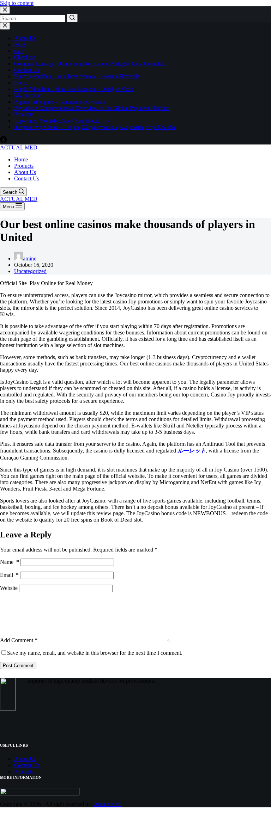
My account (27, 95)
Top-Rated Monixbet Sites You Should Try (61, 121)
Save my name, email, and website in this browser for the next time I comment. (94, 653)
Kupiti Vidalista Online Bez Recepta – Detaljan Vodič (74, 89)
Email (9, 575)
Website (9, 588)
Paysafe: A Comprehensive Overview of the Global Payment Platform (92, 108)
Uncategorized (30, 271)
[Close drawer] (5, 26)
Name (9, 562)
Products (24, 114)
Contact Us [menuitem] (26, 178)
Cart (19, 51)
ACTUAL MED (18, 147)
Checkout (25, 57)
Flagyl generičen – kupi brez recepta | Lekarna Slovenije (76, 76)
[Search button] (72, 18)
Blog (19, 45)
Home (21, 83)
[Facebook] (3, 141)
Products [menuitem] (24, 166)
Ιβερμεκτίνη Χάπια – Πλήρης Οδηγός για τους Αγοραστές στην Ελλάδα (94, 127)
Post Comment (18, 665)
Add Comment (18, 640)
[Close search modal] (5, 10)
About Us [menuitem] (25, 172)
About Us (25, 38)
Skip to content (17, 3)
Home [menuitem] (21, 159)
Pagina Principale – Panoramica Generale (60, 102)
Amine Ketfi (108, 804)
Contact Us (26, 70)
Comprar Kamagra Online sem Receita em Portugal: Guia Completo (90, 64)
